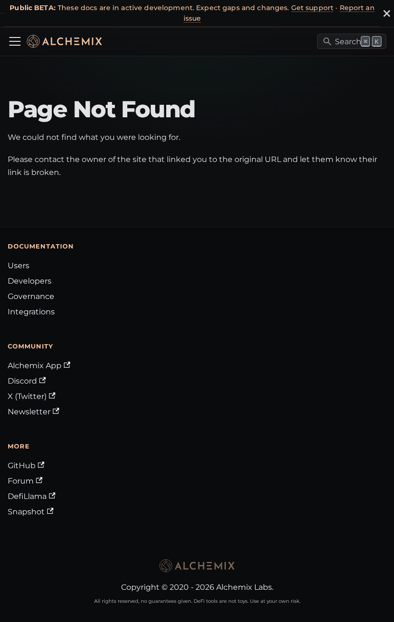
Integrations (31, 311)
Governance (31, 296)
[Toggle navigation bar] (15, 41)
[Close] (387, 13)
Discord (22, 381)
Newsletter (29, 411)
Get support (312, 8)
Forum (21, 480)
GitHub (22, 465)
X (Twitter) (27, 396)
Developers (29, 281)
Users (18, 265)
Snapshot (26, 511)
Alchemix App (35, 365)
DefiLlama (27, 496)
